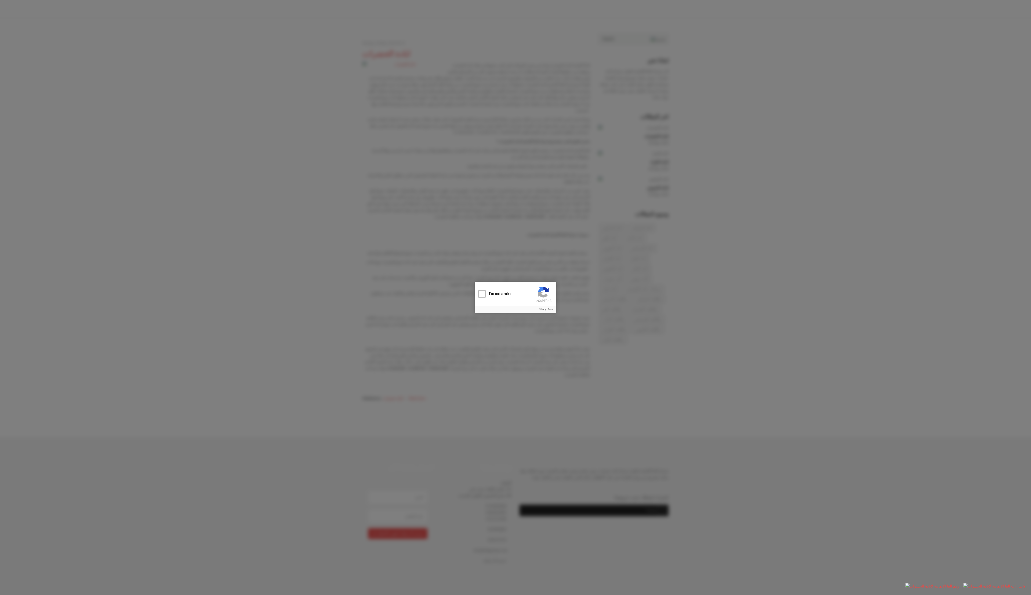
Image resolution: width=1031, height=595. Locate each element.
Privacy (542, 309)
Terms (550, 309)
